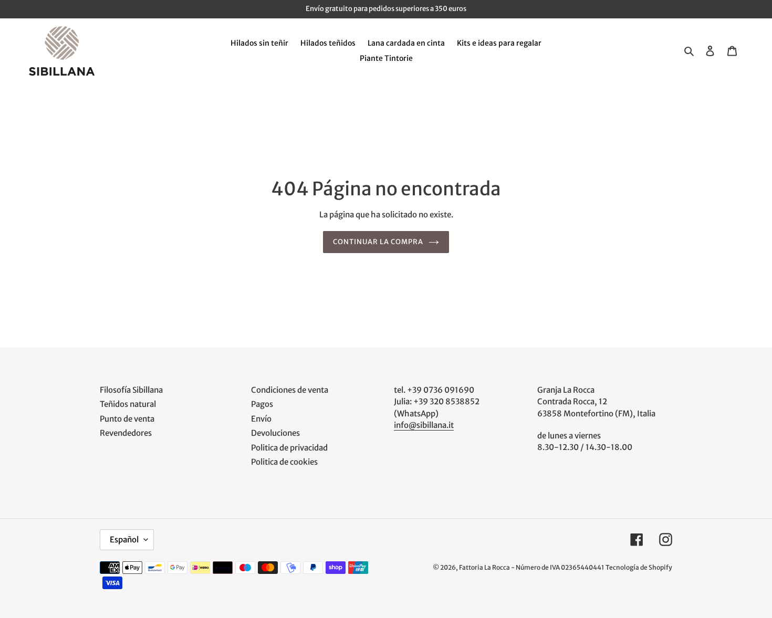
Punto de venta (127, 419)
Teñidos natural (128, 404)
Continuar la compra (378, 241)
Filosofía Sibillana (131, 390)
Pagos (262, 404)
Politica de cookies (284, 462)
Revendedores (126, 433)
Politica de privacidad (289, 448)
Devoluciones (275, 433)
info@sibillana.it (424, 425)
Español (124, 539)
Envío (261, 419)
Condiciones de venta (289, 390)
